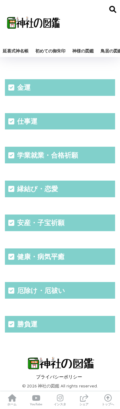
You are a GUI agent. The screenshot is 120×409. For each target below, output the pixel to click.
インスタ (60, 404)
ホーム (12, 404)
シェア (84, 404)
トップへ (108, 404)
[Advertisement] (87, 22)
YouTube (36, 404)
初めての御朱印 (50, 50)
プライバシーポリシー (59, 376)
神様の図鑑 (83, 50)
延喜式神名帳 (16, 50)
